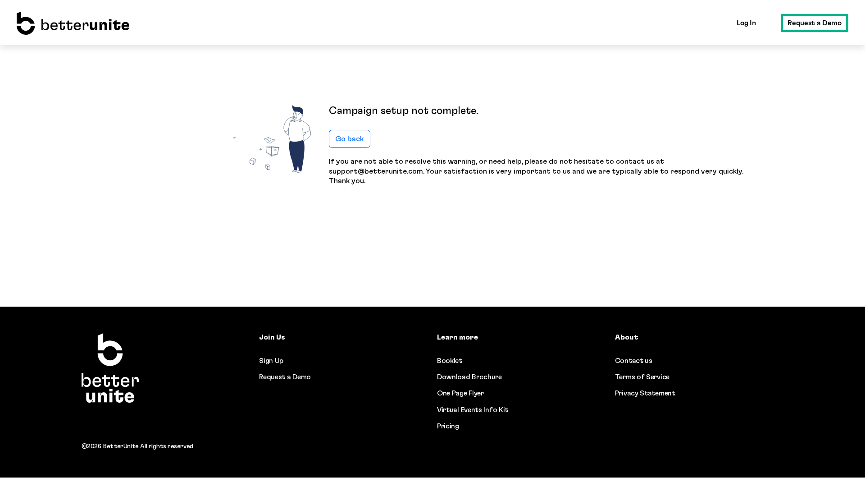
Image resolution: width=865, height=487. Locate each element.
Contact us (633, 360)
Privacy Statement (645, 393)
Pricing (448, 426)
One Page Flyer (460, 393)
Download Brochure (469, 377)
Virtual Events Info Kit (472, 409)
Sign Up (271, 360)
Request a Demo (814, 23)
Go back (349, 138)
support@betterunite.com (376, 171)
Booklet (449, 360)
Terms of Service (642, 377)
